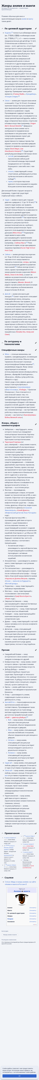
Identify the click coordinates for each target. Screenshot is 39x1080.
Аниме (17, 891)
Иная (8, 599)
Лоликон (11, 753)
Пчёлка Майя (18, 94)
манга (27, 891)
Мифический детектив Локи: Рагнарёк (21, 513)
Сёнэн (7, 101)
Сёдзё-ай (8, 763)
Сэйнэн (7, 254)
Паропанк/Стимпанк (13, 442)
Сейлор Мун (19, 243)
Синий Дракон (22, 510)
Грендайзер (30, 94)
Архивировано (7, 855)
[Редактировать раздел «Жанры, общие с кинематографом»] (35, 424)
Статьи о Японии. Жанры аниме (9, 847)
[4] (22, 217)
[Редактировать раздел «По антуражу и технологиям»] (35, 342)
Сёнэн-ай (8, 770)
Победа (23, 390)
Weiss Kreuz (17, 233)
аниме (24, 19)
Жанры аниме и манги (10, 935)
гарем (10, 181)
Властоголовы (11, 390)
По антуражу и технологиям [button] (12, 342)
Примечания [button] (12, 833)
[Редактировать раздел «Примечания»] (35, 833)
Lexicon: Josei (27, 852)
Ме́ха (7, 354)
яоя (6, 775)
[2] (19, 96)
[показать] (33, 907)
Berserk (27, 282)
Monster (21, 282)
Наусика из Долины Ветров (16, 578)
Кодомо (8, 33)
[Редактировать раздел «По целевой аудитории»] (35, 28)
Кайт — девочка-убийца (15, 717)
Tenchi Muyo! (14, 149)
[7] (33, 364)
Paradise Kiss (21, 332)
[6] (12, 296)
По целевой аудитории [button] (18, 28)
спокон (11, 171)
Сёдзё (7, 200)
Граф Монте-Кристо (23, 596)
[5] (15, 266)
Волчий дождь (11, 583)
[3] (22, 125)
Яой (9, 720)
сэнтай (10, 156)
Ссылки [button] (9, 877)
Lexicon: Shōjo (30, 836)
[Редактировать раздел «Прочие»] (35, 650)
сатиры (26, 262)
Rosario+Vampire (14, 151)
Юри (10, 730)
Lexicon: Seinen (28, 844)
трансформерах (24, 387)
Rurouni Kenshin (15, 126)
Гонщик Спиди (11, 96)
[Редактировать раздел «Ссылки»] (35, 877)
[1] (12, 32)
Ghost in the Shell (16, 275)
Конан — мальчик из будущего (18, 581)
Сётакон (11, 740)
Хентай (7, 702)
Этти (12, 702)
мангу (30, 19)
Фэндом (10, 919)
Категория (5, 931)
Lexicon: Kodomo (10, 838)
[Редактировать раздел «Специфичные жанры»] (35, 349)
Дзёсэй (7, 294)
